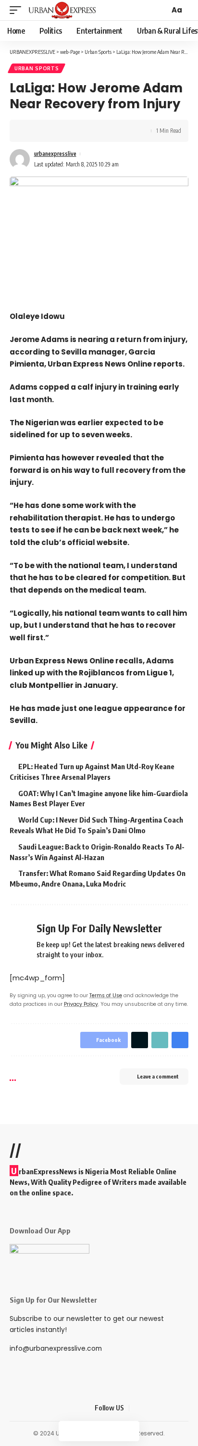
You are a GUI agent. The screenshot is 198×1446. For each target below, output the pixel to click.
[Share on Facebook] (31, 131)
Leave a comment (158, 1076)
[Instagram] (171, 1408)
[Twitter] (148, 1408)
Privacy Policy (81, 1004)
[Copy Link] (61, 131)
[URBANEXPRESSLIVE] (62, 10)
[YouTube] (160, 1408)
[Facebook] (137, 1408)
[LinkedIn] (183, 1408)
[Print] (76, 131)
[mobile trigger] (18, 10)
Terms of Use (105, 995)
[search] (161, 10)
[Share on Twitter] (46, 131)
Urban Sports (36, 68)
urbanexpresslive (55, 153)
